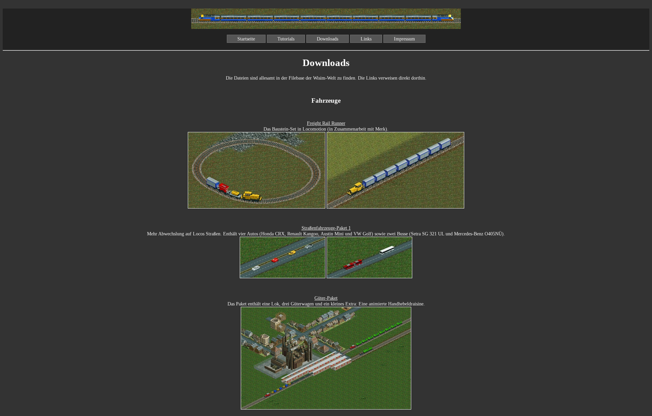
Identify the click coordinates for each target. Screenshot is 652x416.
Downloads (327, 38)
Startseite (246, 38)
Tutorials (285, 38)
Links (366, 38)
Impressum (404, 38)
